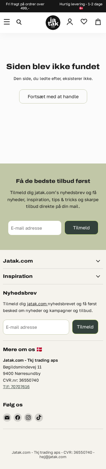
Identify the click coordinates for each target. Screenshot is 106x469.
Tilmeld (81, 227)
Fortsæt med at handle (53, 96)
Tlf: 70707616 (16, 386)
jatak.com (37, 303)
